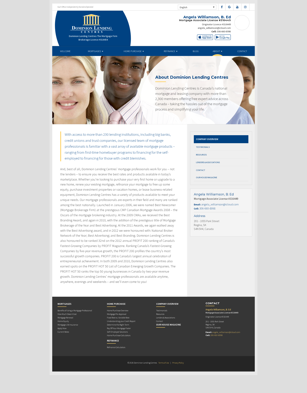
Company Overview (207, 139)
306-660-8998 (224, 31)
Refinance (170, 51)
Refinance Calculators (116, 347)
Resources (201, 154)
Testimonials (203, 147)
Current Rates (63, 331)
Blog (196, 51)
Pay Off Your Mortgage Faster (119, 328)
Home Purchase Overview (117, 310)
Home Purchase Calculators (118, 335)
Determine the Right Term (118, 324)
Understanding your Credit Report (121, 321)
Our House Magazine (206, 177)
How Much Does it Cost (67, 314)
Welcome (65, 51)
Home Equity (63, 321)
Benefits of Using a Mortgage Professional (75, 310)
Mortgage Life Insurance (68, 324)
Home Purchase (133, 51)
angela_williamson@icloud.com (214, 27)
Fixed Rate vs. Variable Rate (118, 317)
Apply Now (62, 328)
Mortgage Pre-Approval (116, 314)
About (216, 51)
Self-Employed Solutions (117, 331)
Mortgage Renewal (65, 317)
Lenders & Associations (208, 162)
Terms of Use (163, 362)
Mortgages (94, 51)
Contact (242, 51)
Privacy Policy (178, 362)
